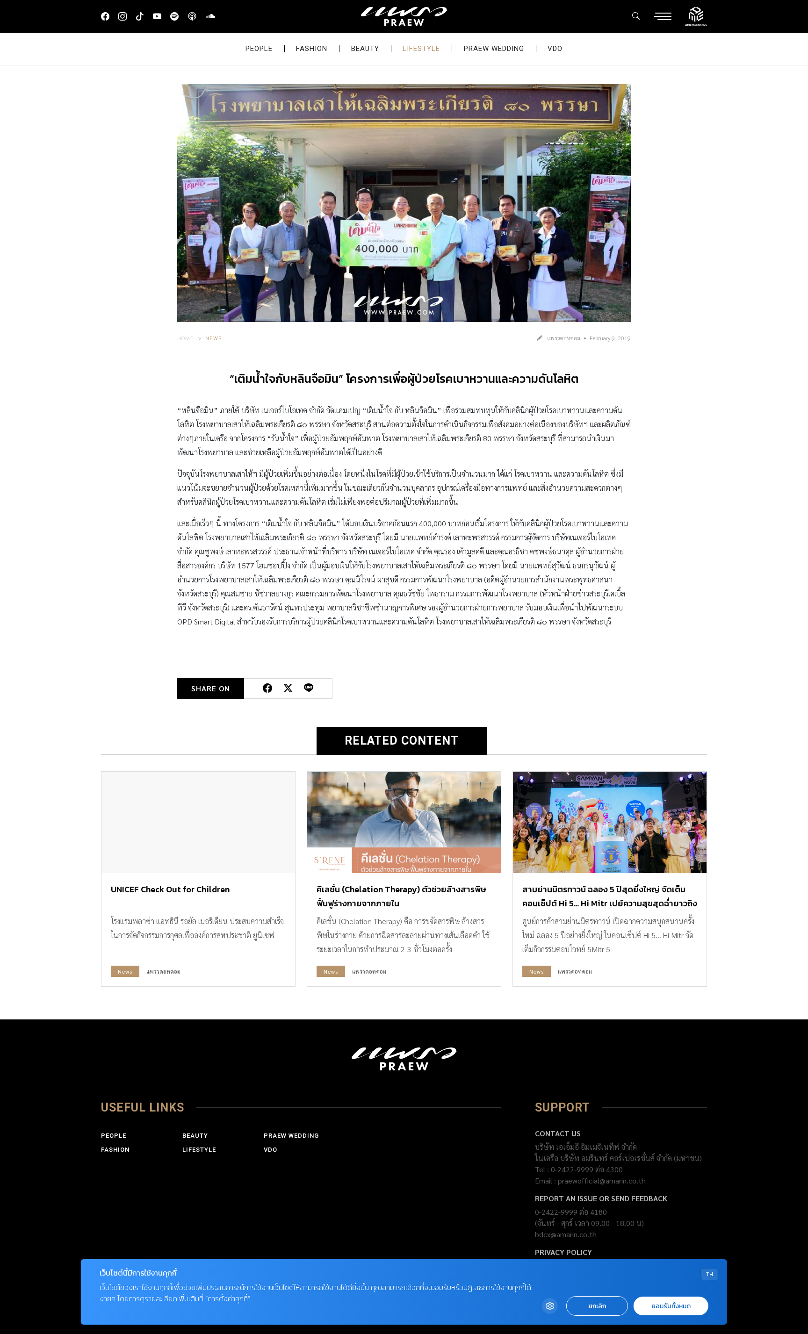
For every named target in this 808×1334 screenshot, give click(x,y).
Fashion (311, 48)
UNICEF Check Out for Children (170, 889)
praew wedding (494, 48)
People (259, 48)
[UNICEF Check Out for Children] (198, 822)
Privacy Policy (563, 1252)
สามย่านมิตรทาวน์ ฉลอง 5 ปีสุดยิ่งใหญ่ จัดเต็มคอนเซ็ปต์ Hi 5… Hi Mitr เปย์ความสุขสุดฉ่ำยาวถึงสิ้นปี (609, 903)
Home (185, 338)
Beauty (365, 48)
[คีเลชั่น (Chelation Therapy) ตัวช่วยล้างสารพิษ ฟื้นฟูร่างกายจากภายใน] (404, 822)
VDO (555, 48)
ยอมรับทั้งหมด (671, 1306)
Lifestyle (421, 48)
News (213, 338)
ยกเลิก (597, 1306)
